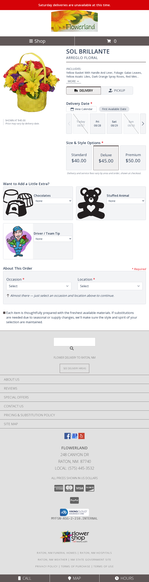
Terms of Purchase (75, 566)
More (72, 81)
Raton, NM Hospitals (96, 553)
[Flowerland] (74, 30)
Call (26, 578)
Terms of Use (104, 566)
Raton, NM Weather (52, 559)
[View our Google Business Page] (74, 438)
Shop (40, 41)
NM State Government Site (91, 559)
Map (76, 578)
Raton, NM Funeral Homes (57, 553)
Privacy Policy (46, 566)
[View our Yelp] (81, 438)
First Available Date (114, 109)
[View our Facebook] (67, 438)
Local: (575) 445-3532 (74, 468)
